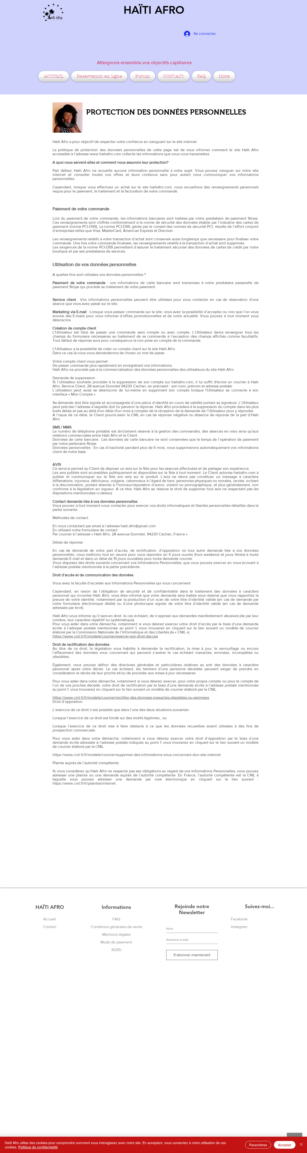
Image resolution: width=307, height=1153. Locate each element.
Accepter (284, 1144)
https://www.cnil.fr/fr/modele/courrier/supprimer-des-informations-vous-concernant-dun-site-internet (137, 755)
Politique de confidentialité (38, 1147)
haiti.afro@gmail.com (138, 526)
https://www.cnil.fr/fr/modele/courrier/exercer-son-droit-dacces (105, 636)
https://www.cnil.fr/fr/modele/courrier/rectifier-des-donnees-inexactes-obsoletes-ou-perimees (131, 697)
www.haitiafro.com (105, 154)
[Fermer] (301, 1145)
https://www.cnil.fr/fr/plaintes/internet (84, 783)
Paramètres (258, 1144)
